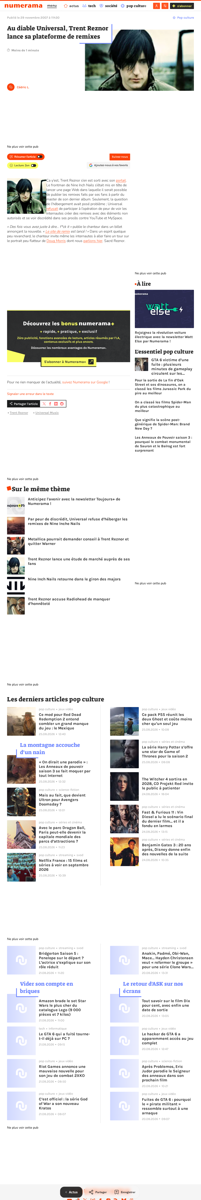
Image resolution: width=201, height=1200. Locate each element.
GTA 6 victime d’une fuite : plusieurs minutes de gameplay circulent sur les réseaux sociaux (171, 367)
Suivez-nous (120, 156)
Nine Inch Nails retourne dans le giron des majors (74, 579)
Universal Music (47, 413)
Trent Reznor (19, 413)
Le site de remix (57, 231)
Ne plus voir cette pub (22, 147)
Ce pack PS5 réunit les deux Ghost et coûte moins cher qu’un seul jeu (167, 719)
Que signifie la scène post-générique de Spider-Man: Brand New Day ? (162, 424)
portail (121, 180)
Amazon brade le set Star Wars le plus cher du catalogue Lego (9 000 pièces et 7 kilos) (62, 1008)
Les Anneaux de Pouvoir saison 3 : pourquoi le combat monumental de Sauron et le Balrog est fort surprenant (163, 444)
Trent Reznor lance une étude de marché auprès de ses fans (79, 561)
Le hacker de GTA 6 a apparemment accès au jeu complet (168, 1038)
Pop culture (185, 17)
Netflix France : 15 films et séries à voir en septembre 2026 (64, 865)
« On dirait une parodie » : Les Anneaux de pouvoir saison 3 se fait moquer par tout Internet (64, 769)
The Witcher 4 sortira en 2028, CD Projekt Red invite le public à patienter (167, 783)
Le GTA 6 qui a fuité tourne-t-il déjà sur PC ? (64, 1036)
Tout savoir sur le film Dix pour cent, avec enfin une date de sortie (166, 1005)
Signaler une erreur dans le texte (30, 394)
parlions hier (92, 240)
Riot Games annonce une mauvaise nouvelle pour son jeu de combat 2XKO (62, 1071)
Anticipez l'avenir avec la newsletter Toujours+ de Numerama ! (74, 501)
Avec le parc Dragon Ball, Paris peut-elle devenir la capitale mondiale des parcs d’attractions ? (62, 834)
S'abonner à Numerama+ (65, 362)
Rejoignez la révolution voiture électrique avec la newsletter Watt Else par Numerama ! (164, 336)
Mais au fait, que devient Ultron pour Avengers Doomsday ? (62, 799)
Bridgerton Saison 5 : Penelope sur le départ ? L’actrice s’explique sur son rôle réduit (64, 960)
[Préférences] (165, 6)
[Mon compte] (156, 6)
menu (52, 5)
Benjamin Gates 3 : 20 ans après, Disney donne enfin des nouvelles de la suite (166, 849)
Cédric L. (23, 87)
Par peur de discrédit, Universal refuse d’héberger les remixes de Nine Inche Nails (78, 521)
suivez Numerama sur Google (85, 382)
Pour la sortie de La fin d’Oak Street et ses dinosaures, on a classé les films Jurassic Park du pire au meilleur (163, 386)
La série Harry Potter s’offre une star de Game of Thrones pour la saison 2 (167, 751)
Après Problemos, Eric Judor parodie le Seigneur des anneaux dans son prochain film (166, 1073)
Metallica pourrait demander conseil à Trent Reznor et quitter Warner (78, 541)
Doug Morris (56, 240)
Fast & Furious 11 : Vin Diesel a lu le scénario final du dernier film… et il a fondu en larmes (167, 819)
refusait (52, 208)
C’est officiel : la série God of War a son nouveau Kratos (63, 1103)
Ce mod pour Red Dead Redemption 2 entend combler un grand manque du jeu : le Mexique (64, 721)
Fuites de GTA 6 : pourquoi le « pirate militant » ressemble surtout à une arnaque (166, 1106)
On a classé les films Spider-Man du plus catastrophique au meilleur (163, 406)
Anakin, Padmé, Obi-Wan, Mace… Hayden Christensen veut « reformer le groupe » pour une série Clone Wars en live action (167, 960)
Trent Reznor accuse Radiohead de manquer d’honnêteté (69, 601)
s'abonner (184, 6)
